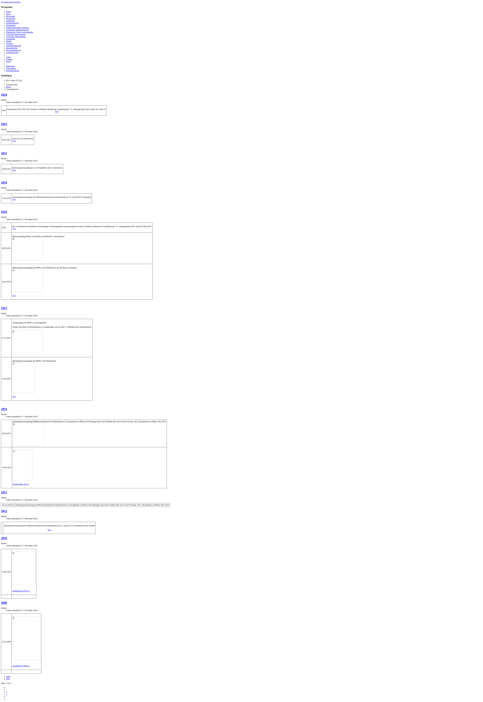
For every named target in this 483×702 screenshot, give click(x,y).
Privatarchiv (11, 18)
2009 (4, 602)
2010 (4, 538)
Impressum (10, 66)
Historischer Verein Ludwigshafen (19, 32)
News (8, 14)
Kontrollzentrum (12, 71)
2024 (4, 94)
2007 (8, 679)
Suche (8, 62)
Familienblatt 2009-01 (21, 666)
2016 (4, 211)
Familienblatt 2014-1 (21, 484)
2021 (4, 153)
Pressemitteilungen (13, 50)
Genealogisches (12, 52)
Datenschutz (11, 68)
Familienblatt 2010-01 (21, 591)
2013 (4, 492)
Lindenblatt (10, 39)
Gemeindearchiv (12, 23)
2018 (4, 182)
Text (56, 111)
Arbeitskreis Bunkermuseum (17, 30)
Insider (8, 41)
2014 (4, 409)
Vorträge (9, 43)
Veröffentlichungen (13, 46)
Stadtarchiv (10, 21)
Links (8, 57)
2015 (4, 308)
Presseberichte (11, 48)
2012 (4, 511)
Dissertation (10, 25)
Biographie (10, 16)
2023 (4, 124)
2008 (8, 677)
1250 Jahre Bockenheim (15, 34)
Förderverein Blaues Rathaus (17, 28)
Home (8, 12)
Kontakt (9, 59)
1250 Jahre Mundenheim (16, 37)
